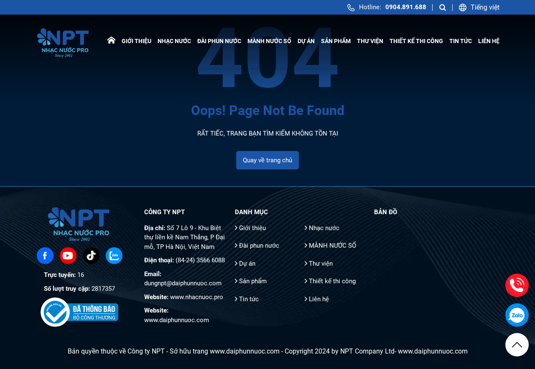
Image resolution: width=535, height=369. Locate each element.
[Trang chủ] (111, 41)
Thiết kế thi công (416, 41)
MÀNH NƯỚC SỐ (269, 41)
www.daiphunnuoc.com (176, 320)
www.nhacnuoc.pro (196, 297)
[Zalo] (114, 255)
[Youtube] (68, 255)
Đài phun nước (219, 41)
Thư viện (370, 41)
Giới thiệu (136, 41)
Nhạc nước (174, 41)
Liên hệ (488, 41)
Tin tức (460, 41)
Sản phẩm (336, 41)
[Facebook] (45, 255)
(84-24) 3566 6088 (200, 260)
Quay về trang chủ (267, 160)
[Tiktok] (91, 255)
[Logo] (64, 41)
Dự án (306, 41)
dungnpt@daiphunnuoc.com (183, 283)
